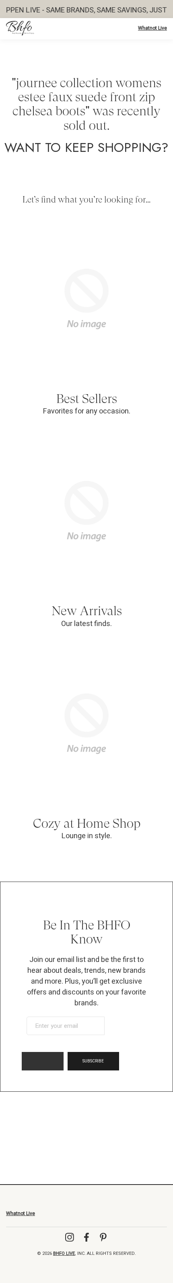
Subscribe (93, 1061)
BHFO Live (64, 1253)
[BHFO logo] (20, 28)
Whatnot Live (152, 28)
